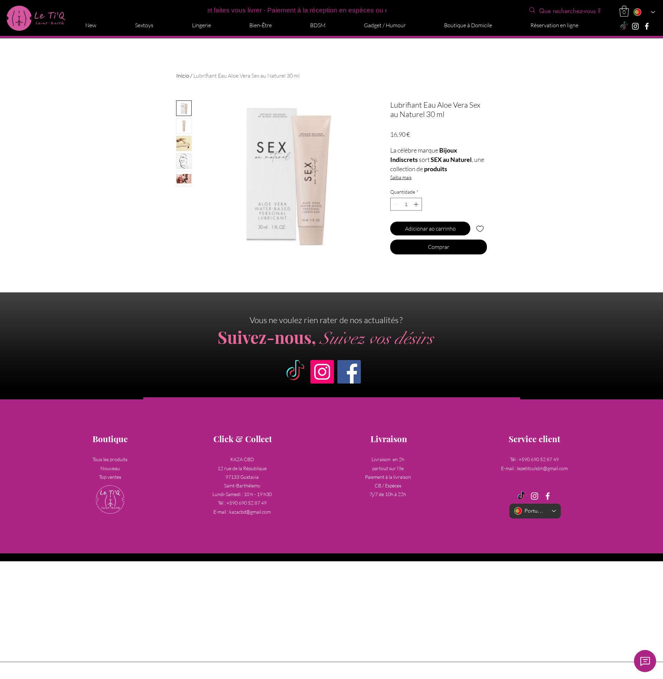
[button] (624, 11)
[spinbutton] (406, 204)
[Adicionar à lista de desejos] (480, 228)
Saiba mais (401, 177)
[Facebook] (646, 26)
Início (182, 75)
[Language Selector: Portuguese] (644, 12)
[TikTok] (623, 26)
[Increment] (416, 204)
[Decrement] (395, 204)
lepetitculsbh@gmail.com (542, 468)
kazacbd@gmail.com (250, 512)
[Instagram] (635, 26)
